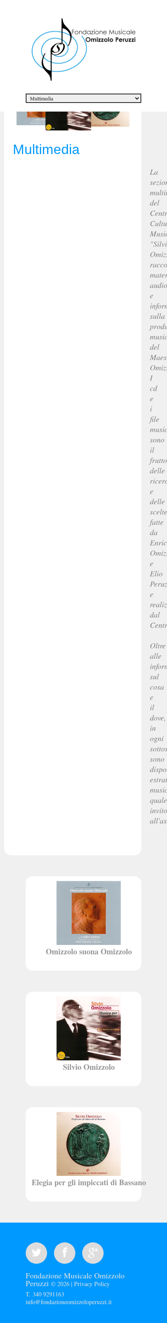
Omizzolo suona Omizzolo (89, 951)
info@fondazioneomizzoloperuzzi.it (69, 1302)
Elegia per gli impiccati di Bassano (89, 1182)
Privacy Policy (92, 1284)
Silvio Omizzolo (89, 1066)
